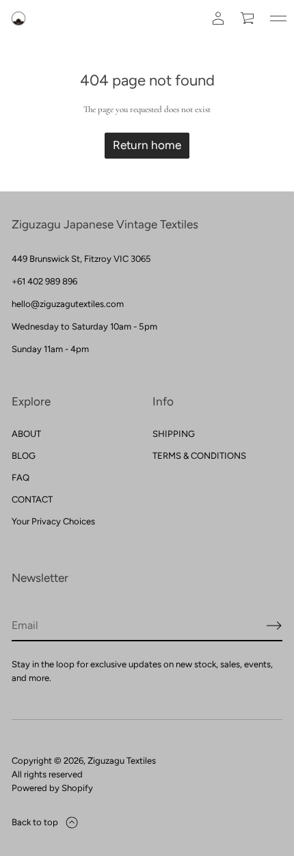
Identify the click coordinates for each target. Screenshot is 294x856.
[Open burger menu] (278, 18)
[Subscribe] (274, 625)
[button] (248, 18)
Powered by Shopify (52, 788)
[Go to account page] (218, 18)
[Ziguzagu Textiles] (18, 18)
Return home (147, 145)
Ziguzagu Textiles (122, 760)
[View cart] (248, 18)
